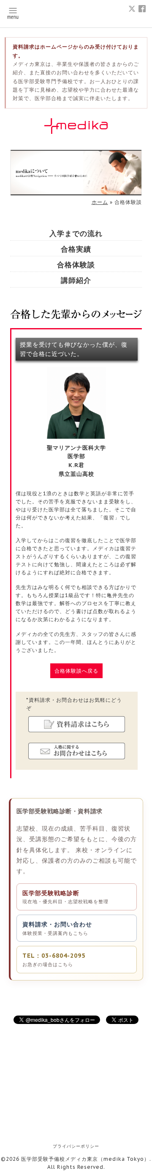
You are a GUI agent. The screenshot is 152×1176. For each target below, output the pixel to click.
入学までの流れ (76, 234)
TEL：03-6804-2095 (53, 959)
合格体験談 (76, 265)
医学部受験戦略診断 (65, 896)
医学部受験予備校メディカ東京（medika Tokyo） (85, 1159)
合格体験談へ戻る (76, 671)
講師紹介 (76, 281)
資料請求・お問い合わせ (57, 928)
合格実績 (76, 249)
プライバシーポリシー (76, 1146)
